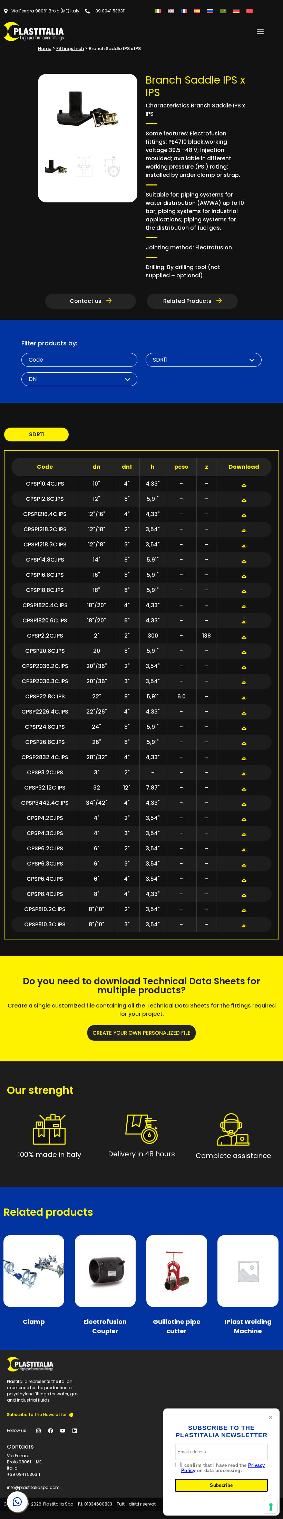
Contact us (86, 301)
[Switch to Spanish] (197, 11)
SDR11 (36, 434)
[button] (260, 31)
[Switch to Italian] (157, 11)
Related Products (188, 301)
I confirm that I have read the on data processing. (223, 1468)
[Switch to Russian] (210, 11)
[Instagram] (38, 1430)
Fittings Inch (70, 48)
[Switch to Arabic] (223, 11)
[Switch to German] (236, 11)
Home (44, 48)
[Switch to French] (184, 11)
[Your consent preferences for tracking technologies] (270, 1506)
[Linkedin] (74, 1430)
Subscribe (221, 1485)
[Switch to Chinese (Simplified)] (249, 11)
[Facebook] (50, 1430)
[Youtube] (62, 1430)
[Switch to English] (170, 11)
